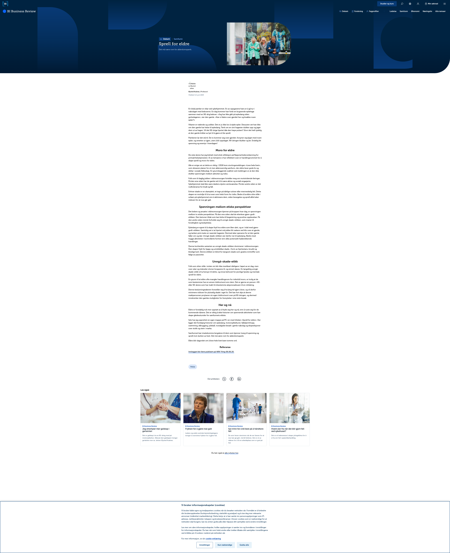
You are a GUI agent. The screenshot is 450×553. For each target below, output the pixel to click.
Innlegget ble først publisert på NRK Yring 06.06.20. (211, 352)
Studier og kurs (387, 4)
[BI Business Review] (19, 11)
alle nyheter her (231, 453)
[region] (225, 527)
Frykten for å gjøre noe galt (198, 429)
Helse (192, 367)
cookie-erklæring (213, 539)
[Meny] (444, 3)
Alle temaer (440, 11)
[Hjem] (5, 3)
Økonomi (415, 11)
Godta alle (244, 545)
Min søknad (433, 4)
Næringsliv (427, 11)
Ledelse (393, 11)
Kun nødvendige (225, 545)
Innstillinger (204, 545)
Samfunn (404, 11)
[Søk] (402, 3)
